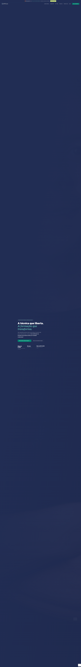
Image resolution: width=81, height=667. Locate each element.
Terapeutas (66, 3)
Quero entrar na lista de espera (24, 340)
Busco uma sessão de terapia (38, 340)
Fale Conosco (75, 3)
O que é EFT (52, 3)
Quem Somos (46, 3)
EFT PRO (56, 3)
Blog (70, 3)
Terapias (61, 3)
